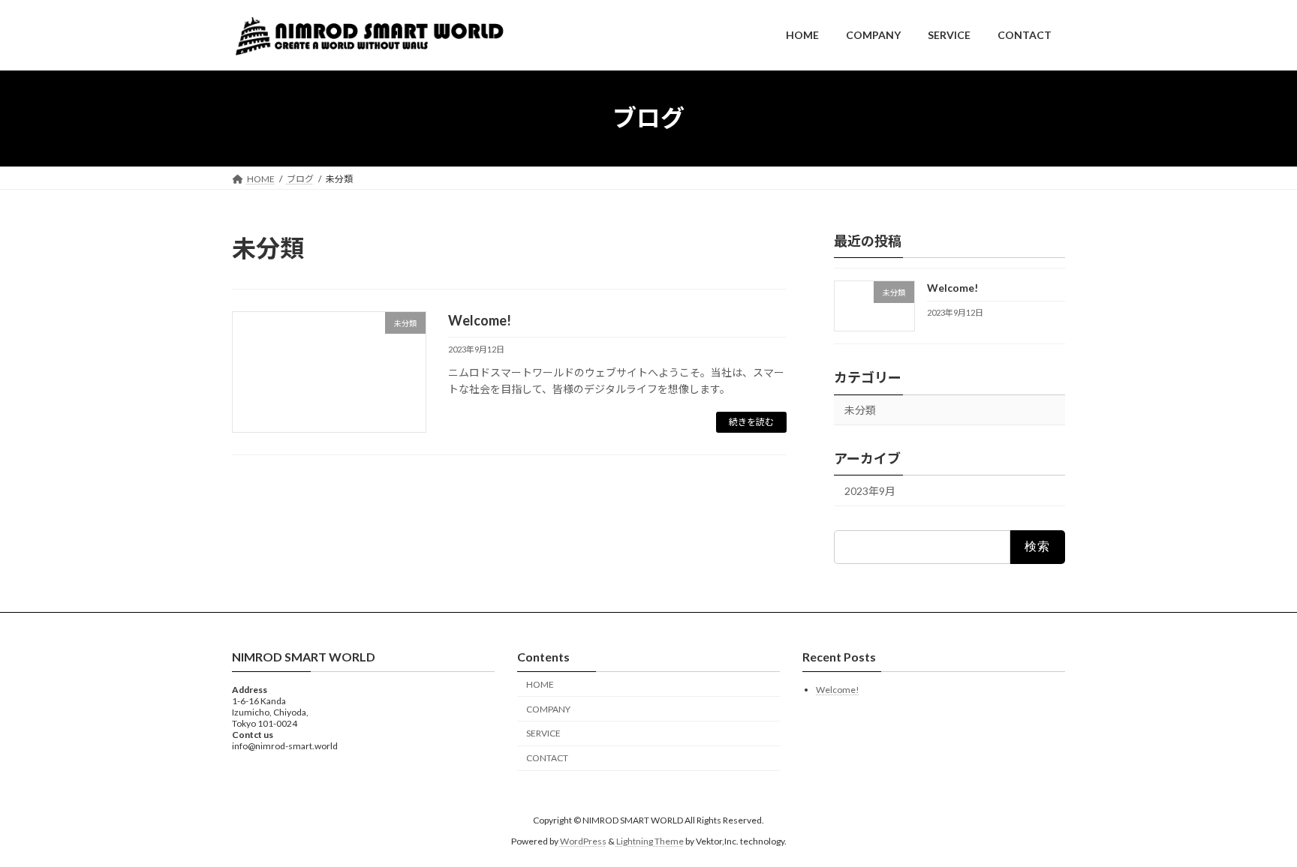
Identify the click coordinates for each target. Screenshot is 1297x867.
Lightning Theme (650, 841)
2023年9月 (869, 490)
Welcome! (479, 320)
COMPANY (548, 709)
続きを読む (751, 422)
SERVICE (543, 733)
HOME (540, 684)
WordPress (583, 841)
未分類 (860, 410)
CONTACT (547, 758)
